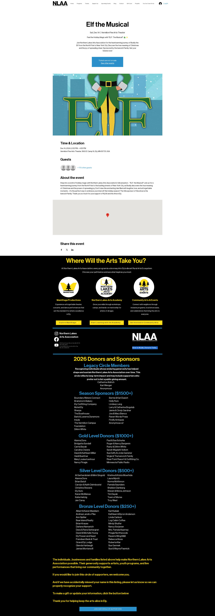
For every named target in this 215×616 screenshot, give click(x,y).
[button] (87, 3)
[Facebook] (56, 339)
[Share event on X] (67, 250)
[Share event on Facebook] (61, 250)
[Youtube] (56, 345)
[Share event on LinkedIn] (72, 250)
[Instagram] (56, 333)
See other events (107, 63)
